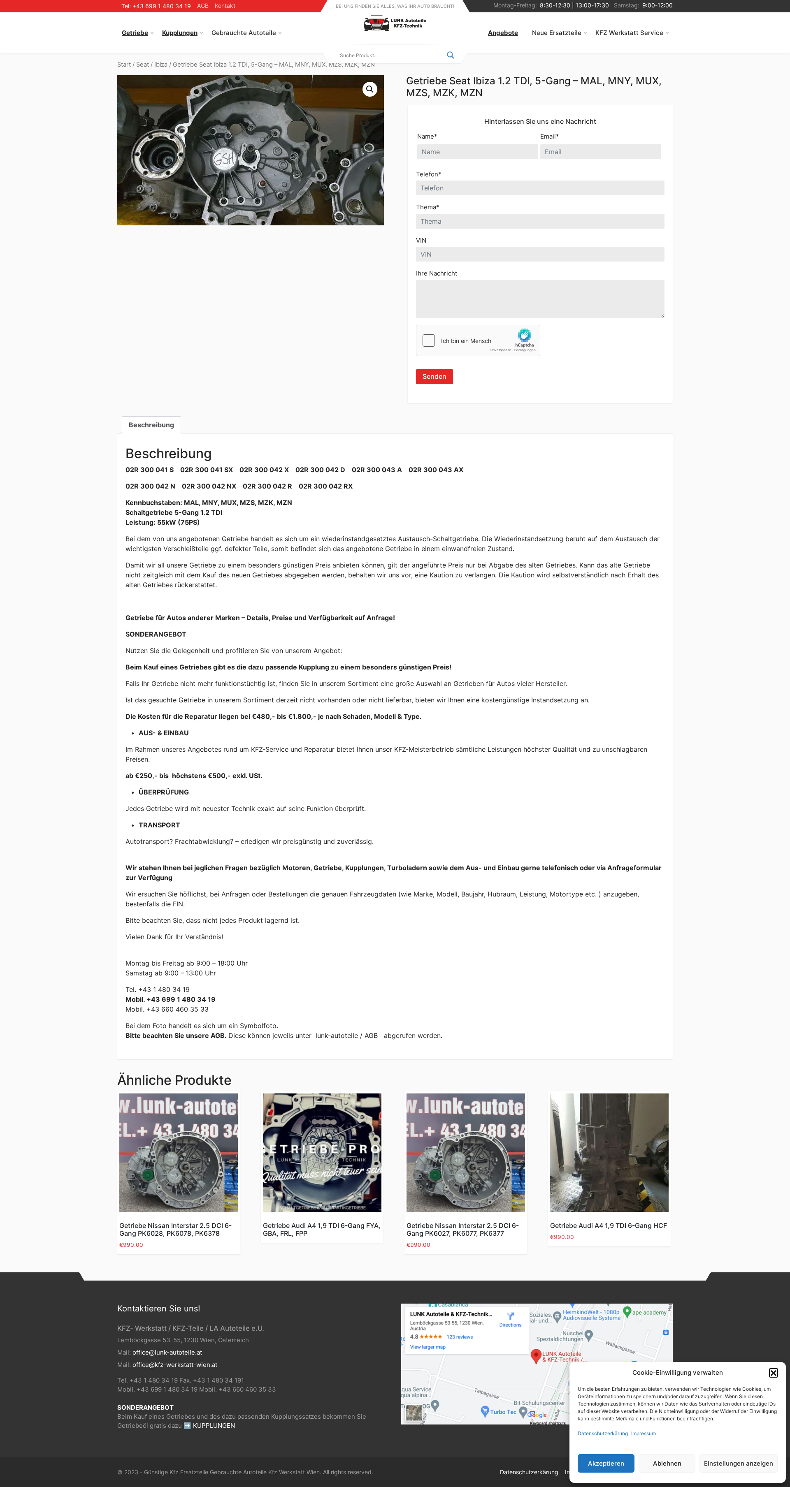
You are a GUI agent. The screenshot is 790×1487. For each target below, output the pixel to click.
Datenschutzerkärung (603, 1433)
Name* (427, 136)
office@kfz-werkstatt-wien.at (174, 1365)
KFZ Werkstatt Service (629, 33)
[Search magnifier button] (450, 55)
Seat (142, 64)
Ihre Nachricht (436, 273)
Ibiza (160, 64)
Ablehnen (667, 1463)
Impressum (643, 1433)
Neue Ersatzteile (556, 33)
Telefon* (428, 174)
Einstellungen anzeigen (738, 1463)
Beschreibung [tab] (151, 425)
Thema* (427, 207)
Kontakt (225, 5)
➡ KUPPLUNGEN (209, 1425)
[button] (773, 1373)
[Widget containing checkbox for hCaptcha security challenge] (478, 340)
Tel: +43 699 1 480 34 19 (156, 5)
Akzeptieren (606, 1463)
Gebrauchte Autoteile (243, 33)
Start (124, 64)
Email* (549, 136)
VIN (421, 240)
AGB (203, 5)
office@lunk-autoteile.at (167, 1352)
